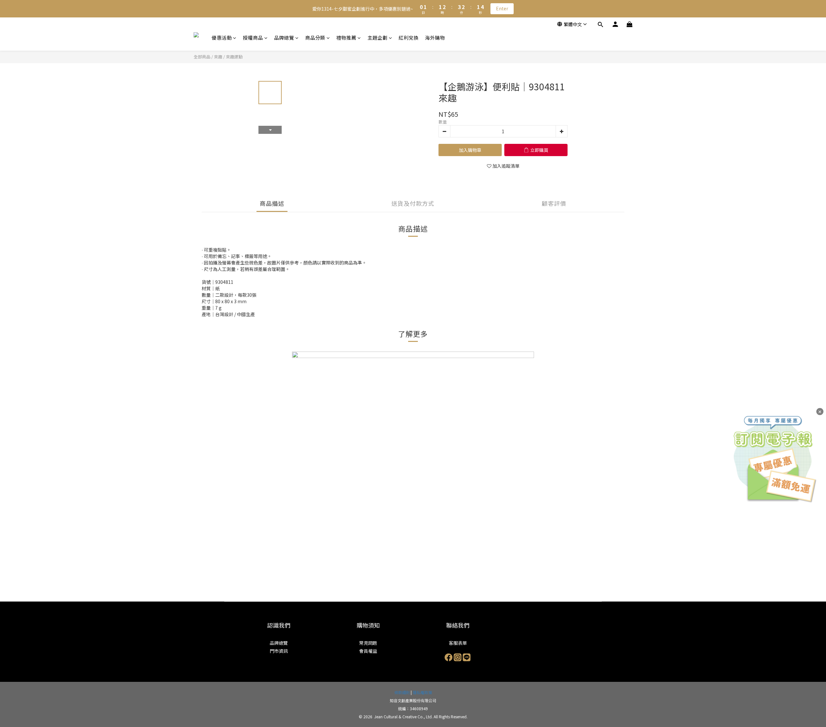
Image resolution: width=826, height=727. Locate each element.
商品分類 (315, 37)
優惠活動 (222, 37)
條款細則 (402, 692)
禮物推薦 (346, 37)
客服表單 (458, 643)
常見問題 (368, 643)
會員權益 (368, 651)
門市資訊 (279, 651)
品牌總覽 (284, 37)
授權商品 (253, 37)
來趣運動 (234, 57)
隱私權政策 (422, 692)
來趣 (218, 57)
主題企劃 (378, 37)
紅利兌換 (408, 37)
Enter (502, 8)
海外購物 (435, 37)
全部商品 (202, 57)
